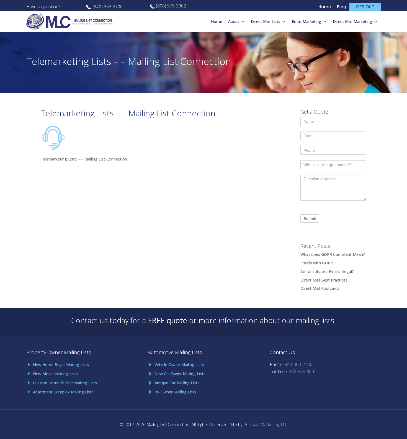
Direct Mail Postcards (319, 288)
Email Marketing (306, 21)
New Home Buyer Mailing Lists (61, 364)
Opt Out (365, 7)
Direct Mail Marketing (352, 21)
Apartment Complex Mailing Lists (63, 392)
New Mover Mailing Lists (55, 373)
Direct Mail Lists (265, 21)
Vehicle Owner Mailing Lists (179, 364)
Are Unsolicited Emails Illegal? (327, 271)
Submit (310, 218)
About (233, 21)
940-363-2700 (298, 364)
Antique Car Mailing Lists (176, 382)
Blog (341, 7)
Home (324, 7)
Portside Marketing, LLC (265, 424)
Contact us (89, 320)
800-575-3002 (302, 372)
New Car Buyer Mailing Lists (179, 373)
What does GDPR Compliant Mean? (332, 254)
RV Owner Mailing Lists (175, 392)
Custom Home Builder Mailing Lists (65, 382)
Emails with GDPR (316, 262)
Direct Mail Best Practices (323, 280)
